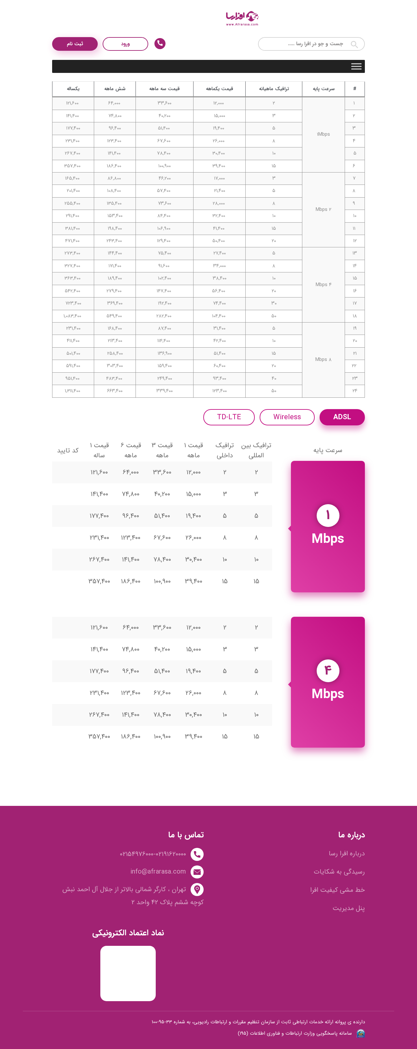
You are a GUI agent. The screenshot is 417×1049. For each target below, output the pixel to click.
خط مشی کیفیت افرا (337, 890)
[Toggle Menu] (356, 66)
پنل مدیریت (349, 908)
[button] (354, 44)
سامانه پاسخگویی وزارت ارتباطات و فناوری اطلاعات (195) (295, 1033)
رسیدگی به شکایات (339, 872)
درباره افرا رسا (347, 854)
